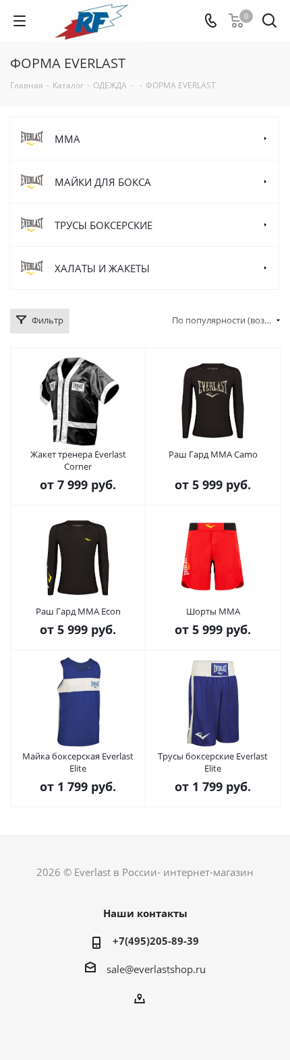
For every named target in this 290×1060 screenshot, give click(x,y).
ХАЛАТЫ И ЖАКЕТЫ (102, 268)
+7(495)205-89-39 (156, 940)
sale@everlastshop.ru (156, 969)
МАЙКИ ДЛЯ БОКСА (103, 182)
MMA (67, 139)
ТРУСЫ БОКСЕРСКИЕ (103, 225)
